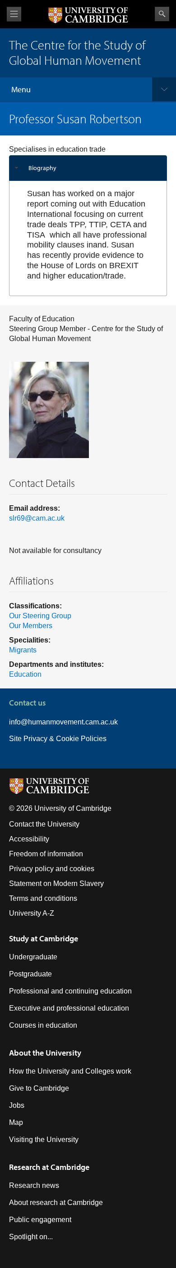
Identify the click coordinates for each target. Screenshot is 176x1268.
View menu (14, 14)
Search (162, 14)
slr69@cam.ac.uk (37, 518)
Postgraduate (30, 974)
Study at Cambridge (43, 938)
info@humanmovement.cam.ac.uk (63, 722)
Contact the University (44, 824)
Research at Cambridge (49, 1167)
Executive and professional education (69, 1008)
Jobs (16, 1105)
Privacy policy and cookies (51, 868)
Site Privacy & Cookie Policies (58, 738)
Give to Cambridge (39, 1088)
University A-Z (31, 913)
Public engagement (40, 1219)
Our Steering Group (40, 616)
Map (16, 1122)
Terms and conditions (43, 898)
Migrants (23, 650)
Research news (34, 1185)
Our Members (30, 626)
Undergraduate (33, 957)
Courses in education (43, 1025)
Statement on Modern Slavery (56, 883)
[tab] (88, 168)
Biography (42, 168)
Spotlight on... (31, 1237)
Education (25, 674)
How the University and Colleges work (70, 1071)
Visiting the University (44, 1139)
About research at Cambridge (56, 1202)
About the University (45, 1053)
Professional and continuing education (70, 991)
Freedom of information (46, 854)
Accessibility (29, 839)
